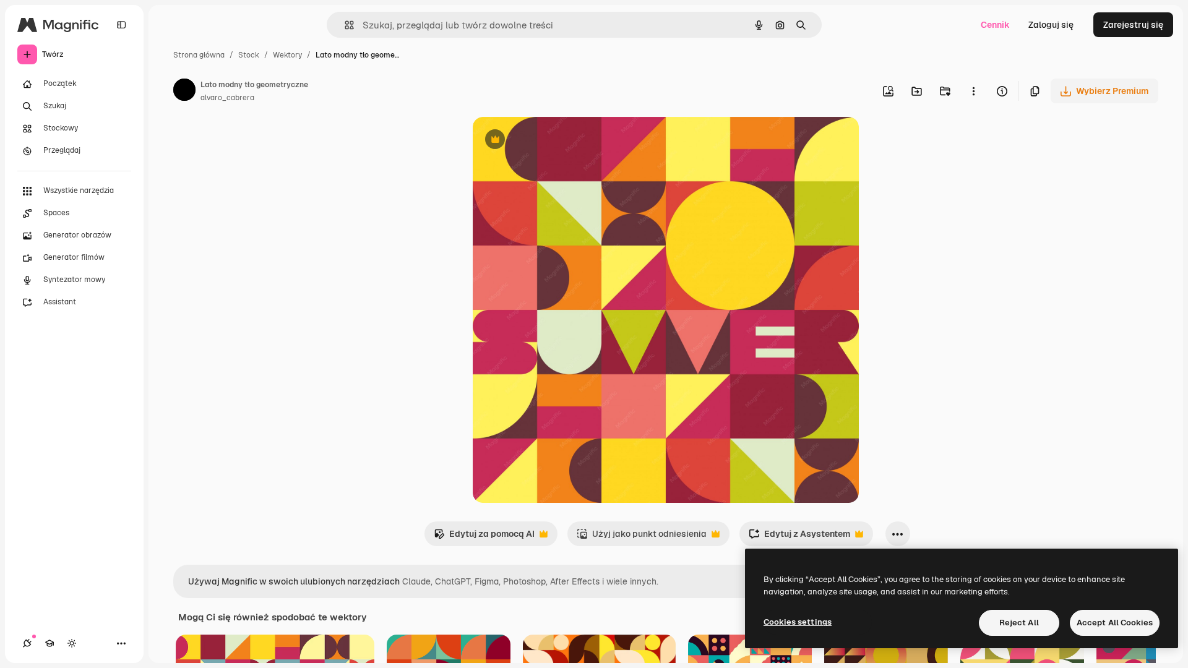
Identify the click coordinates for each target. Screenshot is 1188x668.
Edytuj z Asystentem (799, 537)
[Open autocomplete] (344, 25)
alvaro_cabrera (227, 98)
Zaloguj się (1051, 24)
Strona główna (199, 55)
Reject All (1019, 622)
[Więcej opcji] (973, 91)
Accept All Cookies (1115, 622)
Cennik (995, 24)
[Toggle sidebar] (121, 25)
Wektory (287, 55)
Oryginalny (558, 141)
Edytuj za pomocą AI (484, 537)
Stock (248, 55)
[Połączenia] (27, 643)
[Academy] (49, 643)
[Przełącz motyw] (72, 643)
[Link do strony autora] (184, 92)
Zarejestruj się (1133, 24)
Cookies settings (798, 622)
